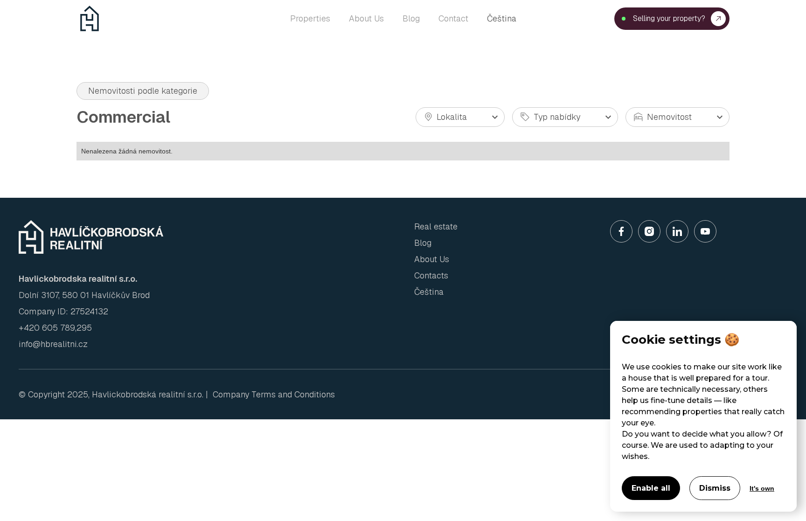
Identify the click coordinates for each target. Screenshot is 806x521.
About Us (431, 259)
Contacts (431, 275)
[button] (460, 117)
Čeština (501, 18)
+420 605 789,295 (55, 327)
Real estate (436, 226)
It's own (762, 488)
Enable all (651, 488)
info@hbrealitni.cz (53, 344)
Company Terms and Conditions (274, 394)
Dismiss (714, 488)
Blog (422, 242)
